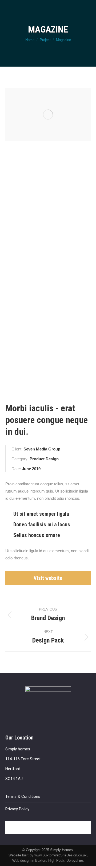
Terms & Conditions (22, 796)
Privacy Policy (17, 809)
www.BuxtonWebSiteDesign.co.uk (60, 855)
